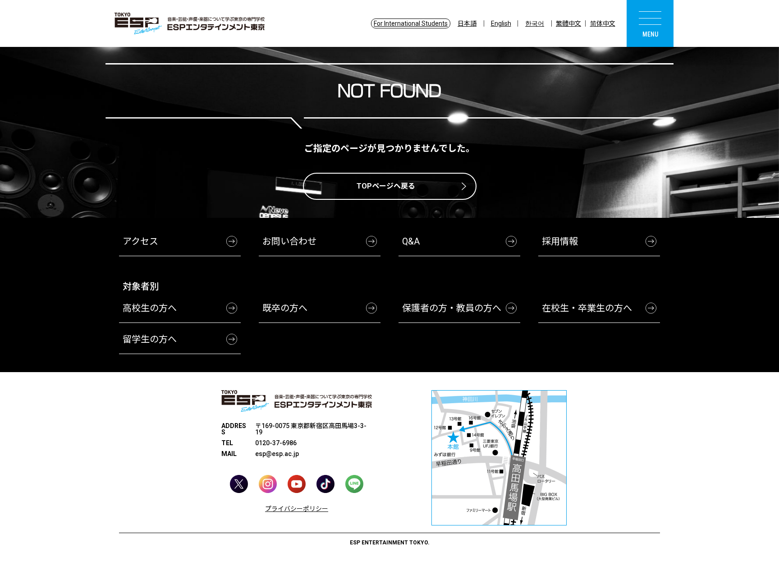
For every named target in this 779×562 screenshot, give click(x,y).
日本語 (467, 23)
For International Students (411, 23)
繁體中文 (568, 23)
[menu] (650, 23)
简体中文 (602, 23)
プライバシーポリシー (296, 508)
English (501, 23)
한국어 (534, 23)
